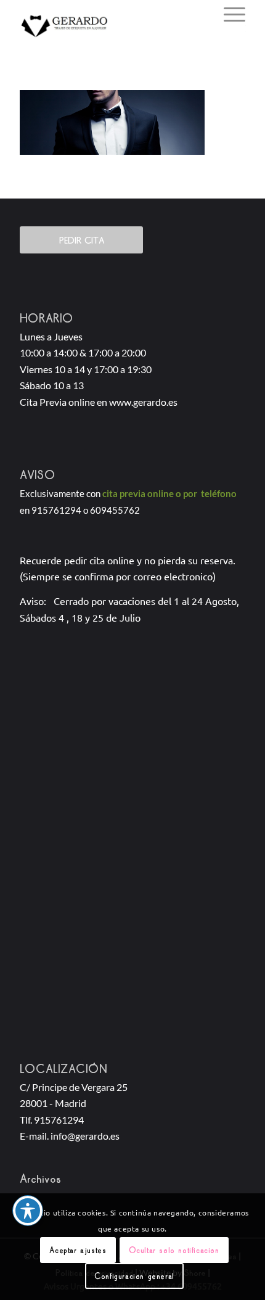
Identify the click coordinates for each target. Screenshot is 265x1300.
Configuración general (134, 1275)
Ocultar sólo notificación (174, 1250)
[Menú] (228, 13)
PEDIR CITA (81, 239)
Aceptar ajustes (77, 1250)
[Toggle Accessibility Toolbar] (28, 1210)
